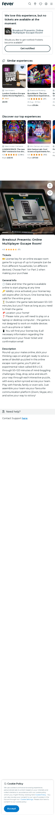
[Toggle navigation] (51, 4)
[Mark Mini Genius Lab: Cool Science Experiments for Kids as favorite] (47, 123)
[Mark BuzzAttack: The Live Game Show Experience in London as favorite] (47, 67)
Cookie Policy (40, 795)
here (25, 418)
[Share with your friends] (50, 185)
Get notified (27, 48)
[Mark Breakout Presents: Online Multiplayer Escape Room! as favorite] (50, 193)
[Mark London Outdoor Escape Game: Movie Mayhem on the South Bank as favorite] (22, 67)
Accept (11, 808)
